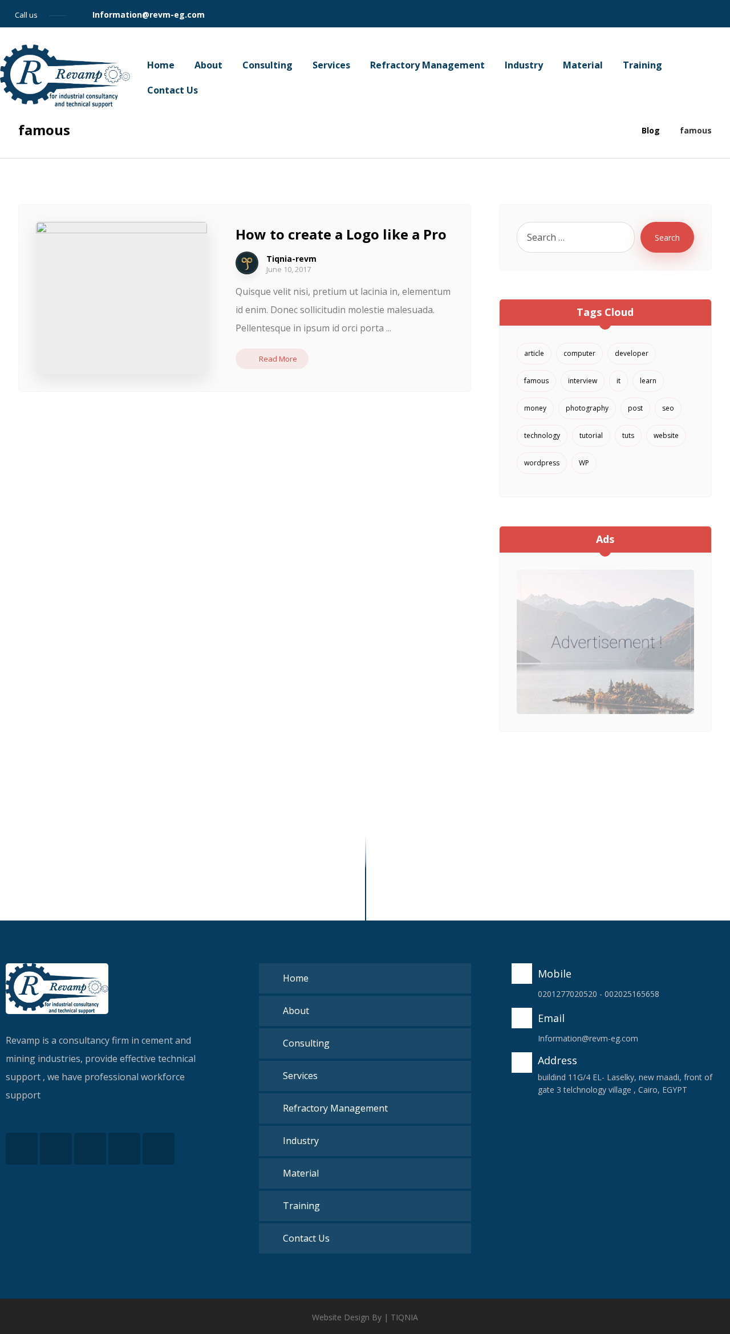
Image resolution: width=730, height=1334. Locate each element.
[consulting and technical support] (65, 76)
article (534, 353)
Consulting (306, 1043)
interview (582, 381)
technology (542, 435)
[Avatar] (247, 263)
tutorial (591, 435)
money (535, 408)
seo (668, 408)
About (296, 1010)
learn (648, 381)
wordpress (541, 463)
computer (579, 353)
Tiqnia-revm (291, 259)
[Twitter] (658, 14)
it (618, 381)
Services (300, 1075)
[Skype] (720, 14)
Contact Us (306, 1238)
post (635, 408)
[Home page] (618, 130)
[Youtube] (159, 1149)
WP (584, 463)
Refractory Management (335, 1108)
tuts (628, 435)
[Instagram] (679, 14)
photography (587, 408)
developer (631, 353)
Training (301, 1205)
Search (667, 237)
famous (536, 381)
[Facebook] (637, 14)
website (666, 435)
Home (296, 978)
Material (301, 1173)
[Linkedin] (699, 14)
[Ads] (605, 642)
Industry (301, 1140)
